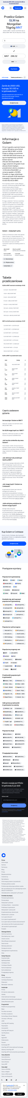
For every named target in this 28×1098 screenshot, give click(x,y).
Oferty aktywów (6, 977)
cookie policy (10, 1085)
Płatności (4, 982)
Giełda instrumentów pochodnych (11, 999)
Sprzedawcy (5, 879)
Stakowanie (4, 1040)
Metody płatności (6, 946)
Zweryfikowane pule (7, 1001)
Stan (2, 953)
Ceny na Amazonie (6, 1076)
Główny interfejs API (7, 1049)
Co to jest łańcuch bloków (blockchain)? (13, 921)
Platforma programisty (8, 1006)
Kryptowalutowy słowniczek (9, 912)
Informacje (4, 862)
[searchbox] (14, 62)
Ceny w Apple (5, 1071)
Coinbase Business (7, 980)
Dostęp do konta (6, 948)
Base (2, 1009)
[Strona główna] (2, 8)
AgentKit (4, 1037)
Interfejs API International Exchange (12, 1047)
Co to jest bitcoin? (6, 917)
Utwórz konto (5, 938)
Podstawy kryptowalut (8, 907)
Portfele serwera (6, 1011)
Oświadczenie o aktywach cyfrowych (12, 893)
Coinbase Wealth (6, 965)
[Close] (24, 1085)
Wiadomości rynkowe (7, 914)
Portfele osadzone (7, 1014)
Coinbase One (5, 963)
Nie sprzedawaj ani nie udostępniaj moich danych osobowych (13, 889)
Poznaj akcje (5, 900)
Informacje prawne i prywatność (11, 881)
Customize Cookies (12, 1090)
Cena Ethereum (6, 1059)
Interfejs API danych (7, 1030)
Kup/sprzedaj (5, 958)
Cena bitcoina (5, 1057)
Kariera (3, 865)
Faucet (3, 1042)
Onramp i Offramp (6, 1018)
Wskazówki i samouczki (8, 910)
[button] (25, 8)
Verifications (5, 1033)
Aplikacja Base (5, 960)
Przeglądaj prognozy (7, 972)
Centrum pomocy (6, 934)
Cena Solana (5, 1062)
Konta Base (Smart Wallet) (9, 1016)
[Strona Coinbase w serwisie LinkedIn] (6, 1080)
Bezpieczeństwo (6, 874)
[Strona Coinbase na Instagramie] (11, 1080)
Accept (20, 1094)
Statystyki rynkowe (7, 902)
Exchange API (5, 1045)
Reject (8, 1094)
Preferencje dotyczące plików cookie (12, 886)
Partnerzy (4, 867)
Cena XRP (4, 1064)
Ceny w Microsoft (6, 1074)
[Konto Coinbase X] (1, 1080)
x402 (2, 1021)
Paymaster (4, 1025)
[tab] (5, 77)
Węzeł (3, 1035)
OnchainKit (4, 1028)
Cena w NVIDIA (5, 1069)
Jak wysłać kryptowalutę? (9, 926)
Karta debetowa (6, 970)
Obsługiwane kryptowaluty (9, 950)
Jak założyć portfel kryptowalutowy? (12, 924)
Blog (2, 869)
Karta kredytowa (6, 967)
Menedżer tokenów (7, 984)
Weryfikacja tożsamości (8, 941)
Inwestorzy (4, 876)
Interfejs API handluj (7, 1023)
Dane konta (4, 943)
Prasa (3, 872)
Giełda (3, 994)
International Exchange (8, 997)
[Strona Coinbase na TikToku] (16, 1080)
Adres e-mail (5, 796)
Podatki (3, 929)
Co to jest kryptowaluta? (8, 919)
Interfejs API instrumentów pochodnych (13, 1052)
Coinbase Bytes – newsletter (10, 905)
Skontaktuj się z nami (7, 936)
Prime (3, 989)
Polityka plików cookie (8, 884)
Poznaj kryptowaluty (7, 898)
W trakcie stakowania (7, 992)
